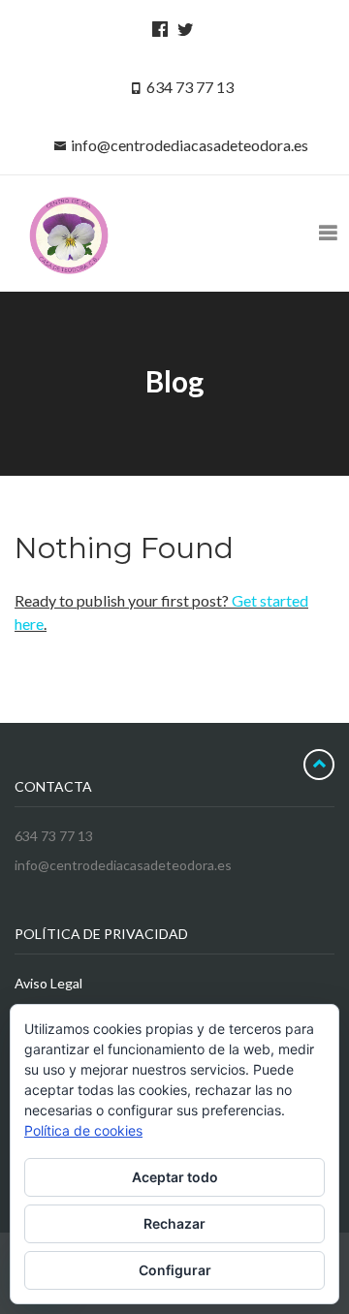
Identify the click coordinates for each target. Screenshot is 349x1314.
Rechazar (174, 1223)
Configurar (175, 1270)
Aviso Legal (48, 983)
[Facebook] (157, 28)
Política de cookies (83, 1130)
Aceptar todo (175, 1177)
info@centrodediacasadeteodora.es (189, 145)
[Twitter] (182, 28)
